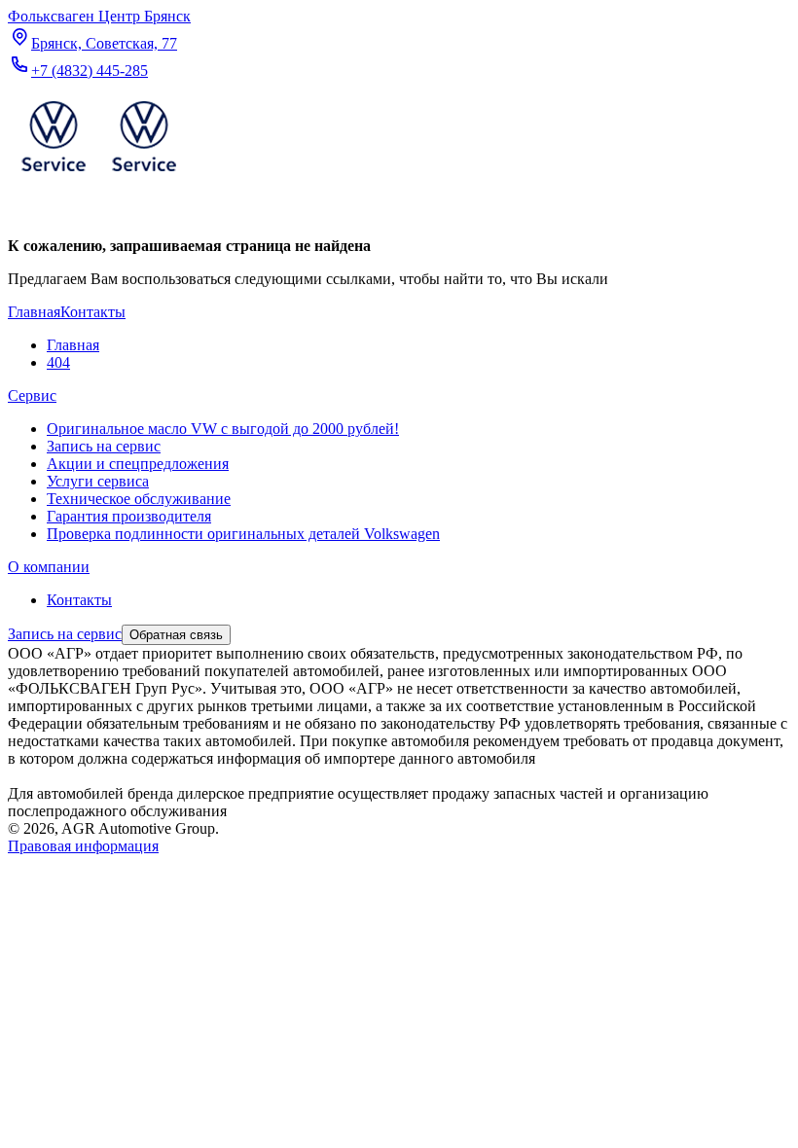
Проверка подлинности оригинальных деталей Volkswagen (243, 533)
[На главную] (98, 175)
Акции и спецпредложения (138, 463)
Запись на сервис (104, 446)
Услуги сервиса (98, 481)
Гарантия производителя (129, 516)
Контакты (79, 600)
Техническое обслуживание (139, 498)
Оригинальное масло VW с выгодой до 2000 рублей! (223, 428)
